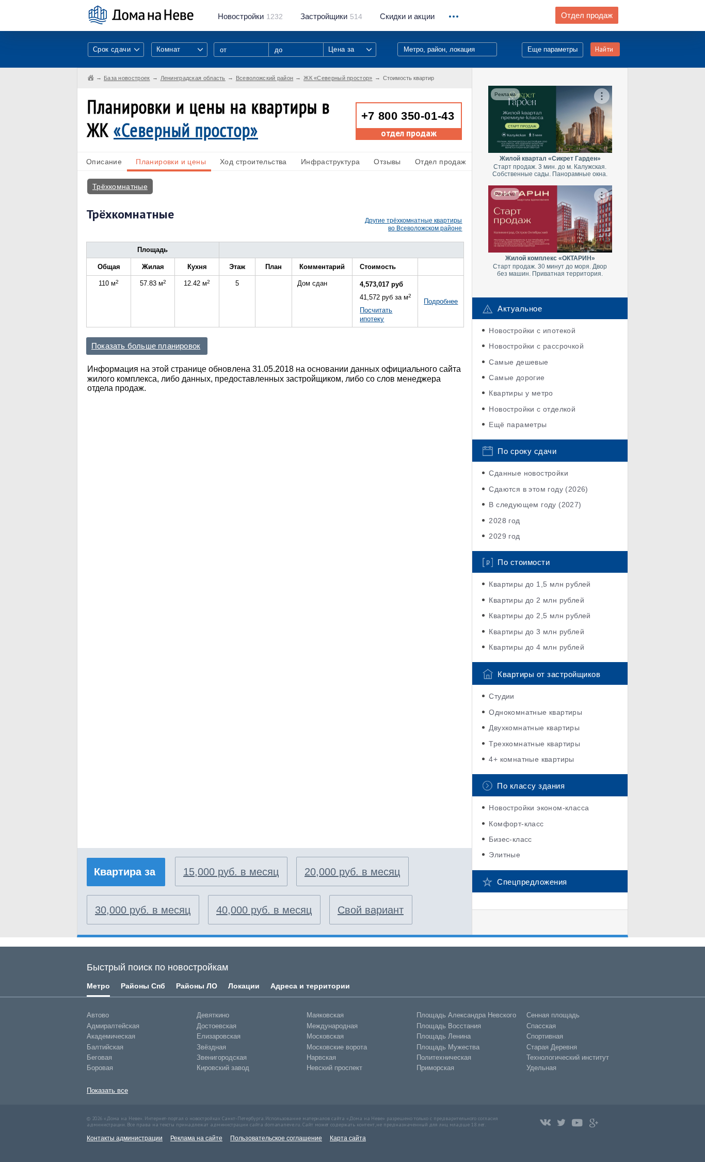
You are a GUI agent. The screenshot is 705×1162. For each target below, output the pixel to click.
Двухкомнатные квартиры (534, 728)
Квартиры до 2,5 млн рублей (539, 615)
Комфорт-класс (516, 824)
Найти (604, 49)
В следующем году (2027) (535, 504)
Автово (98, 1015)
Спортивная (544, 1036)
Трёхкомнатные (120, 186)
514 (331, 16)
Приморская (435, 1068)
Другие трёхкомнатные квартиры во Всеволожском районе (413, 224)
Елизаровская (219, 1036)
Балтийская (105, 1047)
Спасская (541, 1026)
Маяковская (325, 1015)
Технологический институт (567, 1057)
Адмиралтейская (113, 1026)
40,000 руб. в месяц (264, 910)
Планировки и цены (171, 162)
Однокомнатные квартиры (535, 712)
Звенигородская (222, 1057)
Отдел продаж (587, 15)
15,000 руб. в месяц (231, 871)
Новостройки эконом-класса (539, 808)
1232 (250, 16)
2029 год (504, 536)
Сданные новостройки (528, 473)
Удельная (541, 1068)
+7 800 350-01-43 (408, 115)
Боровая (100, 1068)
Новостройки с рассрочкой (536, 346)
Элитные (504, 855)
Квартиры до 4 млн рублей (536, 647)
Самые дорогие (516, 377)
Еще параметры (552, 49)
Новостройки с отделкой (532, 409)
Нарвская (321, 1057)
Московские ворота (337, 1047)
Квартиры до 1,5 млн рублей (539, 584)
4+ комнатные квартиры (531, 759)
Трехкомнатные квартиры (534, 744)
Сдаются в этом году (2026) (538, 489)
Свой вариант (371, 910)
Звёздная (211, 1047)
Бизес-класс (510, 839)
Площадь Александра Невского (466, 1015)
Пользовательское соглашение (276, 1138)
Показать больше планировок (145, 346)
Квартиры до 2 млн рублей (536, 600)
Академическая (111, 1036)
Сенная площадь (553, 1015)
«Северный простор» (186, 130)
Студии (501, 696)
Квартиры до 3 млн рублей (536, 631)
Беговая (99, 1057)
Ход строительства (253, 162)
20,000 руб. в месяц (352, 871)
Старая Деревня (551, 1047)
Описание (104, 162)
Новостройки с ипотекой (532, 330)
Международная (332, 1026)
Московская (325, 1036)
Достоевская (216, 1026)
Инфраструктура (330, 162)
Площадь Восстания (448, 1026)
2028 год (504, 520)
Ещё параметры (518, 424)
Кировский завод (223, 1068)
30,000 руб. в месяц (142, 910)
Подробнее (441, 301)
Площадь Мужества (447, 1047)
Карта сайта (348, 1138)
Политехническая (443, 1057)
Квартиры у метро (521, 393)
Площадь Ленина (443, 1036)
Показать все (107, 1090)
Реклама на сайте (196, 1138)
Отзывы (387, 162)
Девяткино (213, 1015)
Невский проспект (334, 1068)
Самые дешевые (518, 362)
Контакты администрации (125, 1138)
